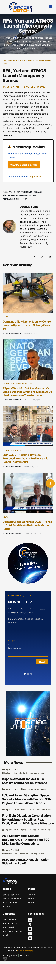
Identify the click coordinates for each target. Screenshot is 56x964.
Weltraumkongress (12, 199)
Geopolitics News (31, 789)
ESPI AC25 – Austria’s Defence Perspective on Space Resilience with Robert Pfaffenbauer (26, 458)
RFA (34, 195)
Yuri (25, 199)
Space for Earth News (40, 830)
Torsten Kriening (13, 333)
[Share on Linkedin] (50, 256)
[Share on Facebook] (35, 256)
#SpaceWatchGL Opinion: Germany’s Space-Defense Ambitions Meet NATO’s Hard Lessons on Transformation (27, 392)
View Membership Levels (23, 164)
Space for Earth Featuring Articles (29, 773)
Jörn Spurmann (10, 195)
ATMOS (12, 192)
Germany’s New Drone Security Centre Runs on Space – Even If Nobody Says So (27, 325)
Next (42, 661)
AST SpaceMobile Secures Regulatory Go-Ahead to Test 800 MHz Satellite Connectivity (25, 839)
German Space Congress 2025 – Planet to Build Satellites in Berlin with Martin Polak (27, 525)
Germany (37, 192)
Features (8, 773)
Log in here (35, 176)
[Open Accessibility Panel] (50, 483)
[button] (5, 959)
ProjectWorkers (25, 950)
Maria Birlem (25, 195)
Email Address (15, 648)
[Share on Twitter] (42, 256)
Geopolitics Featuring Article (17, 384)
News (22, 60)
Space (31, 60)
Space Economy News (40, 809)
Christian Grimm (24, 192)
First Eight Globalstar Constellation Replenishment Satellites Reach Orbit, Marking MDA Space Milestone (28, 819)
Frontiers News (10, 60)
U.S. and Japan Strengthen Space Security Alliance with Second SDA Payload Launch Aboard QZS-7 (26, 799)
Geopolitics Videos (12, 450)
